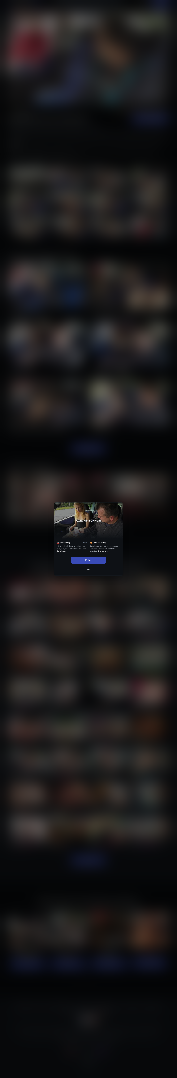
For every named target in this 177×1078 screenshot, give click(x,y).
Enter (88, 560)
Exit (88, 569)
